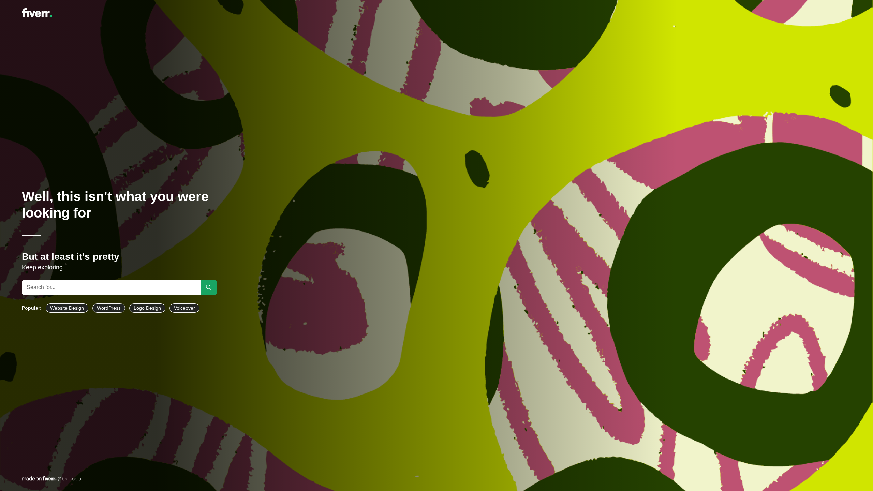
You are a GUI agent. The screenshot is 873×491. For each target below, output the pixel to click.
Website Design (67, 308)
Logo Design (147, 308)
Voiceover (184, 308)
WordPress (109, 308)
